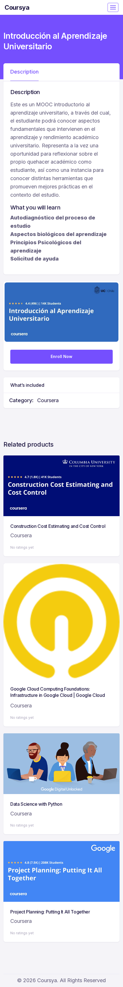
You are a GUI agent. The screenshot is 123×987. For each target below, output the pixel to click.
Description (24, 72)
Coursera (48, 400)
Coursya (17, 7)
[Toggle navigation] (113, 7)
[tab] (24, 72)
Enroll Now (61, 356)
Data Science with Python (36, 804)
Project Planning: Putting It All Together (50, 912)
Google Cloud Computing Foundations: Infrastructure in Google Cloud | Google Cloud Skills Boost (57, 695)
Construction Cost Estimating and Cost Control (57, 526)
